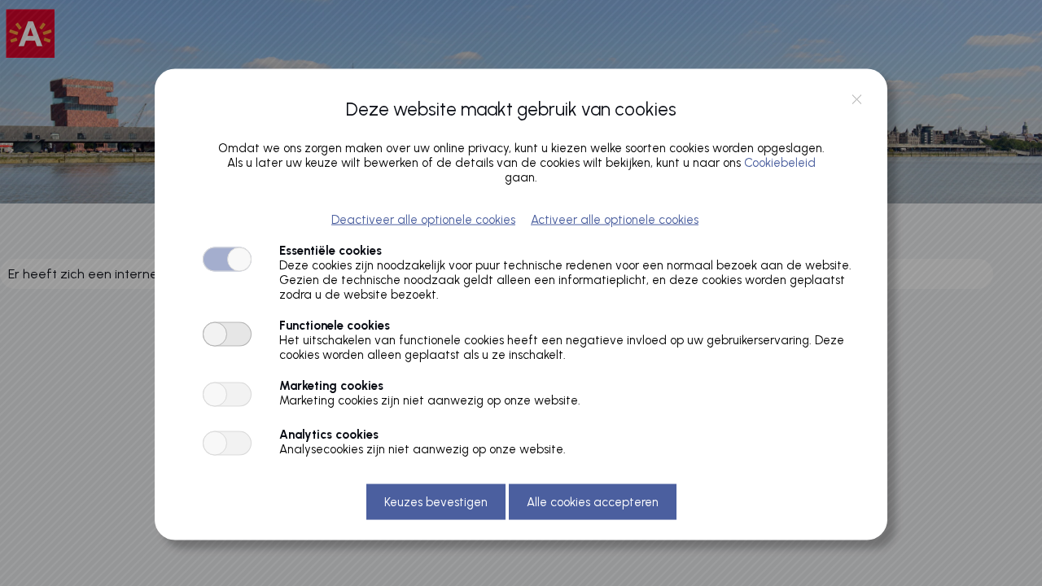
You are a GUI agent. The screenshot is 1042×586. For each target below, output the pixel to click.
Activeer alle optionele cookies (614, 219)
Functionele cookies (334, 324)
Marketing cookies (331, 385)
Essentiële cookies (330, 250)
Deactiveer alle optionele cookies (423, 219)
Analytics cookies (329, 433)
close (857, 100)
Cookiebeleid (780, 162)
